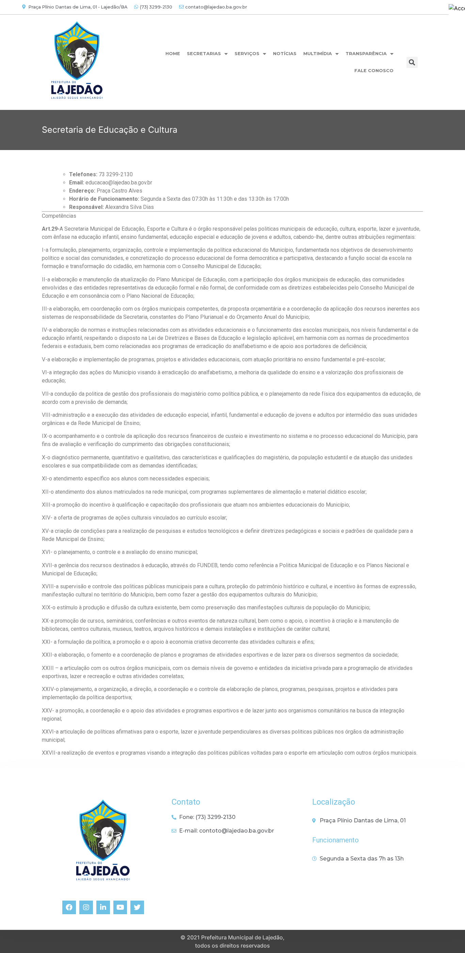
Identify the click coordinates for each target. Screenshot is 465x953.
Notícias (284, 53)
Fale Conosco (374, 70)
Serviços (247, 53)
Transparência (366, 53)
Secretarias (204, 53)
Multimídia (317, 53)
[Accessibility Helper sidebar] (457, 8)
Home (172, 53)
